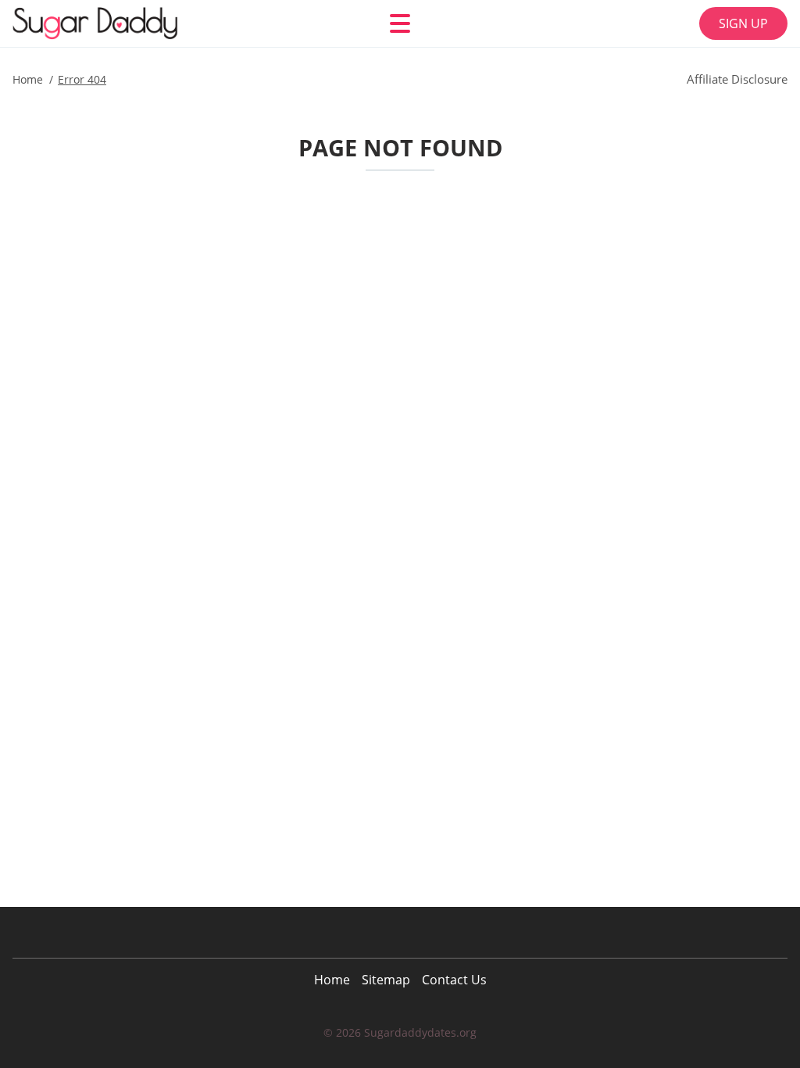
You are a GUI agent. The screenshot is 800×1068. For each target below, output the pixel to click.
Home (332, 979)
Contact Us (454, 979)
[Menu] (400, 23)
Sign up (743, 23)
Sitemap (386, 979)
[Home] (106, 23)
